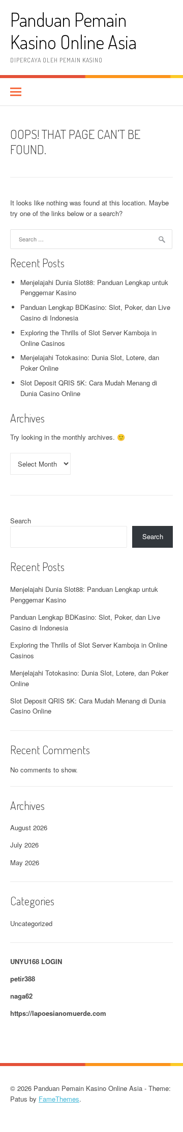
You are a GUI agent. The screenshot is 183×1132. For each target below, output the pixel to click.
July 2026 (24, 845)
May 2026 (24, 862)
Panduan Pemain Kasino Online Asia (73, 31)
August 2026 (28, 827)
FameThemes (59, 1099)
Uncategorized (31, 923)
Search (20, 520)
